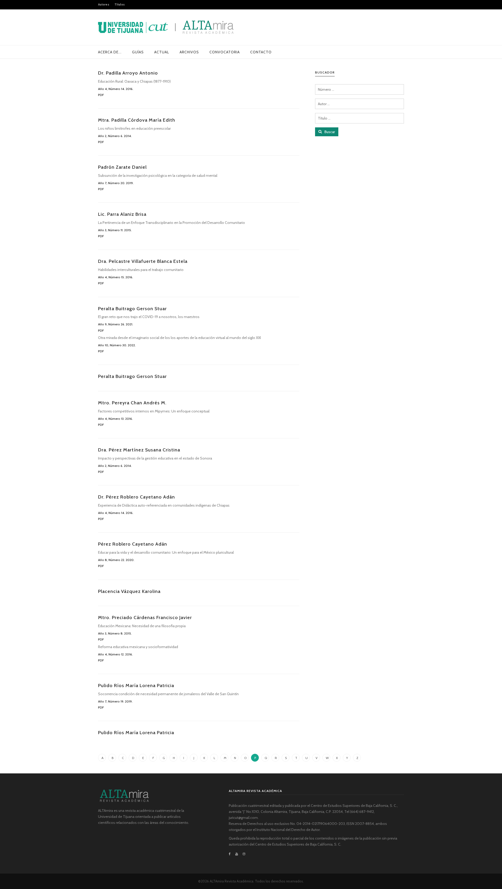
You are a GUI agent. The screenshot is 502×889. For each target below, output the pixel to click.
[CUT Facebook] (231, 854)
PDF (101, 95)
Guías (138, 52)
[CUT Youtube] (236, 854)
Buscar (329, 131)
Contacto (261, 52)
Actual (161, 52)
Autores (103, 4)
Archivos (189, 52)
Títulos (120, 4)
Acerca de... (110, 52)
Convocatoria (224, 52)
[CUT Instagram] (244, 854)
